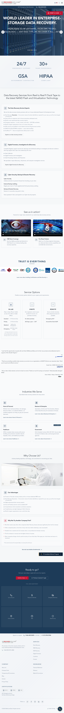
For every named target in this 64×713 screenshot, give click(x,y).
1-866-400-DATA (29, 635)
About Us (4, 667)
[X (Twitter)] (27, 701)
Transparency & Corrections (8, 673)
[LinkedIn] (38, 701)
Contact (35, 659)
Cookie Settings (52, 708)
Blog (3, 676)
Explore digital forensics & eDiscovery (14, 164)
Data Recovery (36, 645)
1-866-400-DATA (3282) (9, 650)
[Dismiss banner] (62, 7)
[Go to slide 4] (32, 50)
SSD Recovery (36, 650)
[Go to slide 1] (28, 50)
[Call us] (60, 709)
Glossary (35, 670)
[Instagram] (35, 701)
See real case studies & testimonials (31, 549)
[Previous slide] (3, 32)
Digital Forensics (37, 653)
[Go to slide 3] (31, 50)
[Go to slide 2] (29, 50)
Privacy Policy (5, 681)
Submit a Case (21, 578)
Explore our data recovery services (13, 134)
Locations (35, 656)
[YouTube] (42, 701)
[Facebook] (31, 701)
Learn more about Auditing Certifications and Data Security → (32, 277)
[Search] (59, 3)
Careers (3, 678)
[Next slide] (61, 32)
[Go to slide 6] (35, 50)
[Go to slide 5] (34, 50)
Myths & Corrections (38, 673)
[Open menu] (62, 2)
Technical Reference (37, 667)
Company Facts (5, 670)
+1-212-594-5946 (46, 635)
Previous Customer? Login (39, 578)
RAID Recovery (36, 648)
